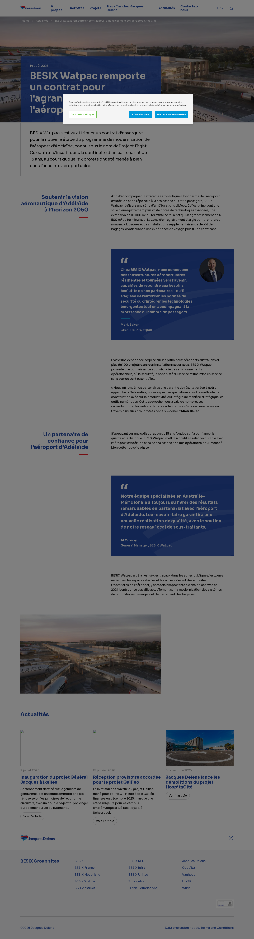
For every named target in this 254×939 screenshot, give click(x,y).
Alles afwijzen (140, 114)
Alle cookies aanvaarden (171, 114)
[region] (128, 109)
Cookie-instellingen (82, 114)
